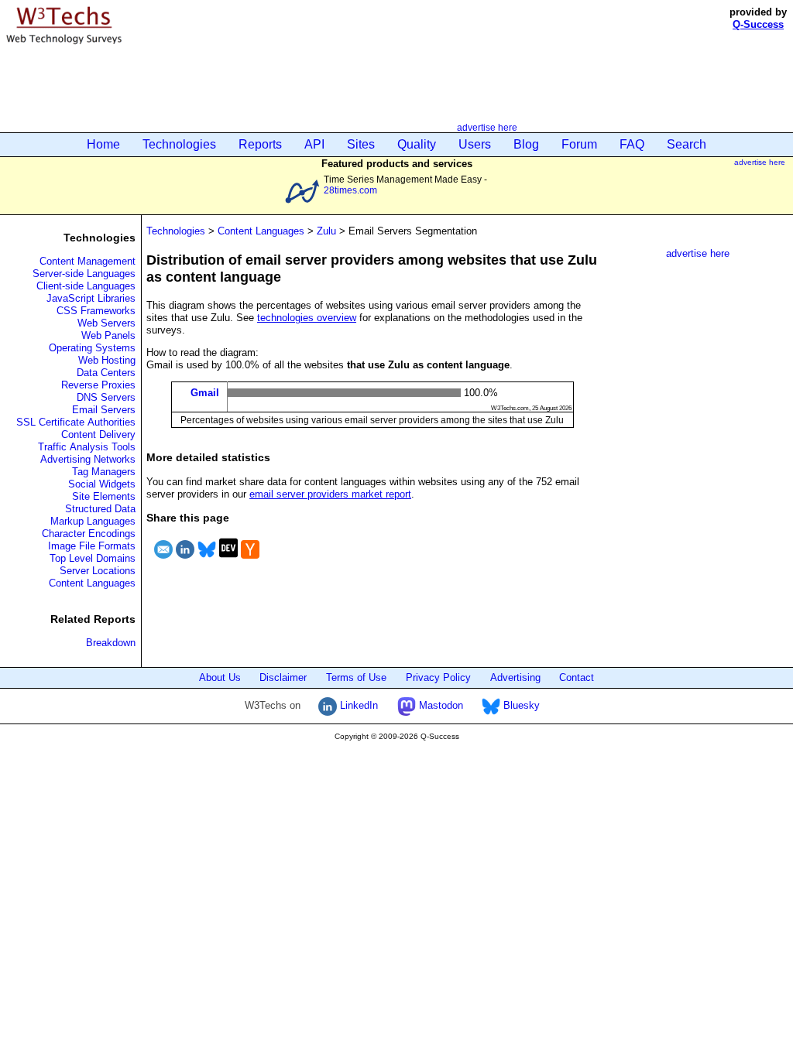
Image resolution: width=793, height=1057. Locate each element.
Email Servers (104, 410)
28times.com (350, 190)
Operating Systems (92, 348)
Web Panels (108, 335)
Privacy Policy (438, 677)
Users (474, 144)
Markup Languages (93, 521)
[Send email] (163, 560)
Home (103, 144)
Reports (260, 144)
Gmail (205, 393)
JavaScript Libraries (91, 298)
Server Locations (98, 570)
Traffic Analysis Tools (87, 447)
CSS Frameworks (96, 310)
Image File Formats (92, 546)
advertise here (487, 127)
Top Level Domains (93, 558)
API (314, 144)
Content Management (87, 261)
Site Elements (104, 496)
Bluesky (520, 705)
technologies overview (306, 317)
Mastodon (439, 705)
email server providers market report (330, 494)
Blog (526, 144)
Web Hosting (107, 360)
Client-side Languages (86, 286)
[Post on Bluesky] (207, 560)
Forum (579, 144)
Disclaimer (283, 677)
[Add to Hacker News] (250, 560)
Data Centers (106, 372)
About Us (220, 677)
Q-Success (758, 24)
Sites (361, 144)
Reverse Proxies (98, 385)
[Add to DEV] (228, 560)
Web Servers (106, 323)
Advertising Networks (88, 459)
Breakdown (111, 642)
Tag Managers (104, 471)
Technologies (179, 144)
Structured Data (100, 509)
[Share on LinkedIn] (185, 560)
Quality (416, 144)
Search (686, 144)
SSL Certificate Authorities (76, 422)
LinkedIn (357, 705)
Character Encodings (89, 533)
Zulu (326, 231)
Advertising (515, 677)
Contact (576, 677)
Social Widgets (102, 484)
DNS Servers (106, 397)
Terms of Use (356, 677)
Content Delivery (98, 434)
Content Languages (92, 583)
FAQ (632, 144)
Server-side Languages (84, 273)
